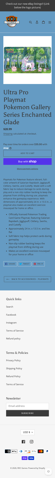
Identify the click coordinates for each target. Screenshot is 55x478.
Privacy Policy (13, 360)
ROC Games (22, 468)
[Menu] (50, 22)
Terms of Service (15, 330)
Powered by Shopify (36, 468)
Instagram (11, 322)
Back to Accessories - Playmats (29, 279)
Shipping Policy (14, 368)
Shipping (8, 133)
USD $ (26, 432)
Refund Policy (13, 376)
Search (9, 306)
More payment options (27, 168)
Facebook (11, 314)
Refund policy (13, 338)
